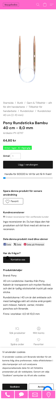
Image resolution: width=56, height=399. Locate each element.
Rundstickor (27, 111)
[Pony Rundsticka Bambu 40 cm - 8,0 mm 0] (28, 59)
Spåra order (17, 344)
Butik (20, 102)
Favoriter (39, 344)
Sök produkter (17, 333)
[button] (11, 4)
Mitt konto (38, 333)
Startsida (8, 102)
